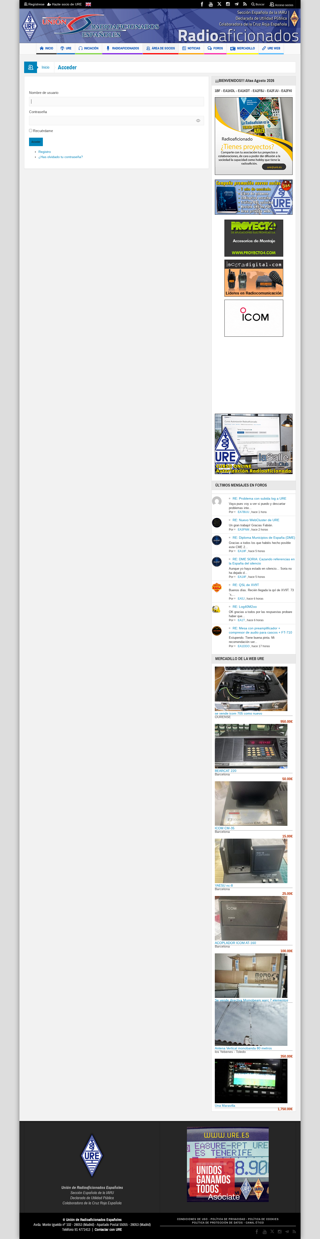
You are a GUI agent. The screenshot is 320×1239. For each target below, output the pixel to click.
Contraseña (38, 112)
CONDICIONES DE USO (192, 1219)
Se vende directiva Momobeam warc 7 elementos (251, 1000)
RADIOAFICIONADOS (125, 48)
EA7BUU (243, 512)
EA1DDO (243, 646)
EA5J (241, 598)
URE (68, 48)
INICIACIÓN (91, 48)
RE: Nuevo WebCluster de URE (256, 520)
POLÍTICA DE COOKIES (263, 1219)
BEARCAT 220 (225, 771)
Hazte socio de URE (66, 4)
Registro (44, 152)
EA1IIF (242, 551)
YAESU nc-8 (224, 885)
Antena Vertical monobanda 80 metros (243, 1048)
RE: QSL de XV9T (246, 585)
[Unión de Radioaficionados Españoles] (160, 26)
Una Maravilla (225, 1105)
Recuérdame (43, 131)
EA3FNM (243, 529)
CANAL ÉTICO (255, 1222)
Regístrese (37, 4)
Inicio (45, 67)
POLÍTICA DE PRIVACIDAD (228, 1219)
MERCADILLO (246, 48)
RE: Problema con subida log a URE (259, 498)
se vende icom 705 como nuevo (238, 713)
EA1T (241, 620)
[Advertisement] (254, 376)
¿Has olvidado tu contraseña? (60, 157)
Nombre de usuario (43, 93)
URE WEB (274, 48)
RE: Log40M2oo (245, 606)
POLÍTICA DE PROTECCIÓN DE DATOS (217, 1222)
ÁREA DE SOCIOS (163, 48)
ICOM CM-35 (224, 828)
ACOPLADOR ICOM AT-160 (235, 943)
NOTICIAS (194, 48)
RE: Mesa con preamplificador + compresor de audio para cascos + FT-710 (260, 630)
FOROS (218, 48)
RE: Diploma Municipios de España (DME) (264, 537)
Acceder (36, 142)
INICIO (49, 48)
